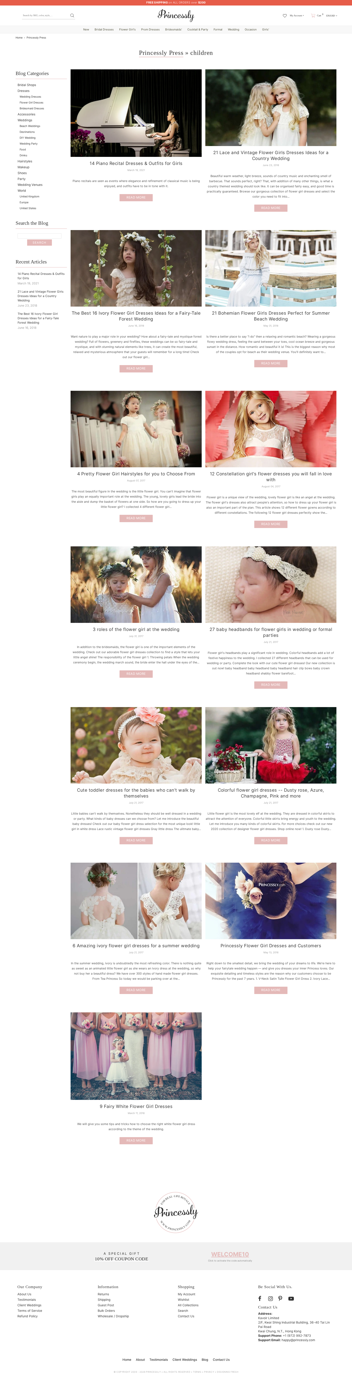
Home (19, 37)
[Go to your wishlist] (285, 14)
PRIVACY (209, 1371)
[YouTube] (292, 1298)
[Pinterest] (282, 1298)
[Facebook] (261, 1298)
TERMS (197, 1371)
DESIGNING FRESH (227, 1371)
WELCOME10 (230, 1254)
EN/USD (330, 15)
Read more (136, 197)
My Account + (297, 15)
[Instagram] (272, 1298)
